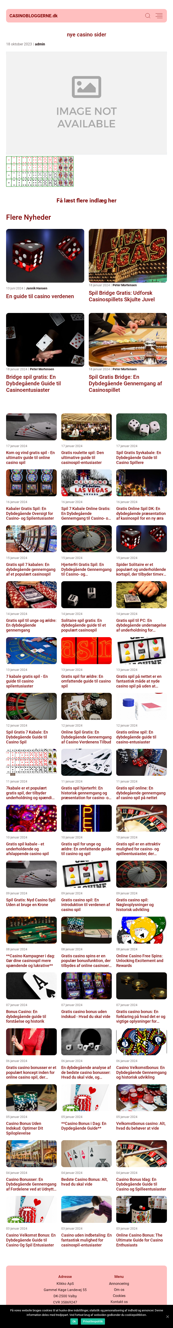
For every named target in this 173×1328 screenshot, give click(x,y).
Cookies (119, 1296)
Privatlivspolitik (93, 1321)
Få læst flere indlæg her (86, 200)
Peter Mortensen (125, 285)
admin (40, 44)
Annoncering (119, 1283)
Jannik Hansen (36, 288)
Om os (119, 1290)
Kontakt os (119, 1302)
